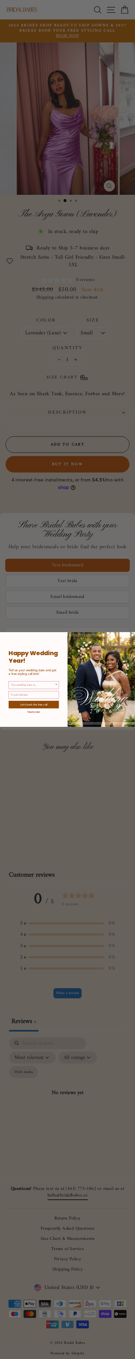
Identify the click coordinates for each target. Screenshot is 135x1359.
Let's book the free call (34, 704)
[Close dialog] (132, 635)
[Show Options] (56, 685)
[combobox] (33, 685)
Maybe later (34, 711)
